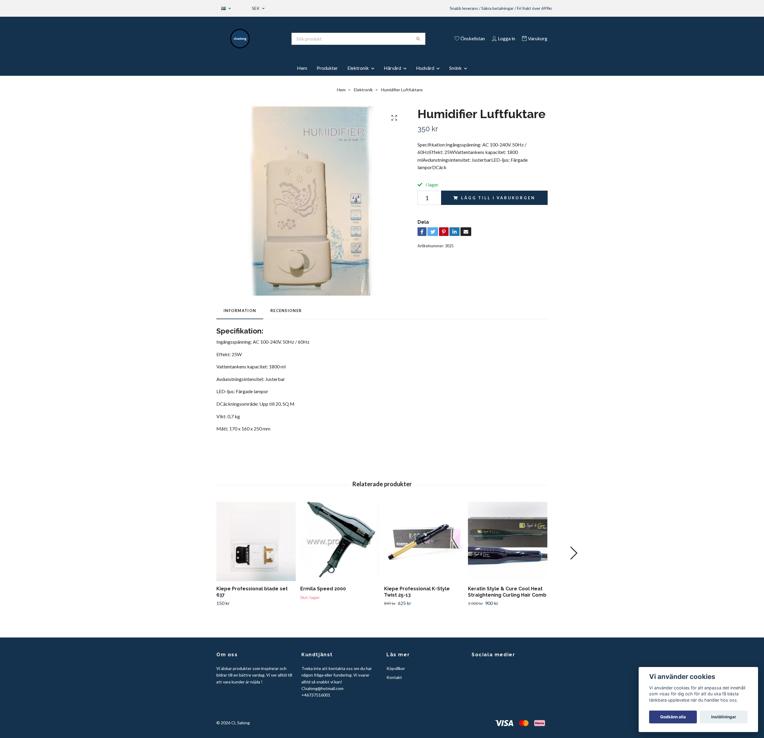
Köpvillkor (395, 668)
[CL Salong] (240, 38)
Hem (302, 68)
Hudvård (425, 68)
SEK (256, 8)
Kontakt (394, 677)
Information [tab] (240, 310)
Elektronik (358, 68)
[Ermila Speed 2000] (340, 541)
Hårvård (392, 68)
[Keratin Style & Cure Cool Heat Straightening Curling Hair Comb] (507, 541)
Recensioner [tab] (286, 310)
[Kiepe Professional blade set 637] (256, 541)
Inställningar (723, 716)
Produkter (327, 68)
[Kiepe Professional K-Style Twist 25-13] (423, 541)
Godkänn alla (673, 716)
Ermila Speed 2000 (323, 589)
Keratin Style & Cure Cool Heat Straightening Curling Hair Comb (507, 592)
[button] (573, 553)
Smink (455, 68)
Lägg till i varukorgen (498, 197)
